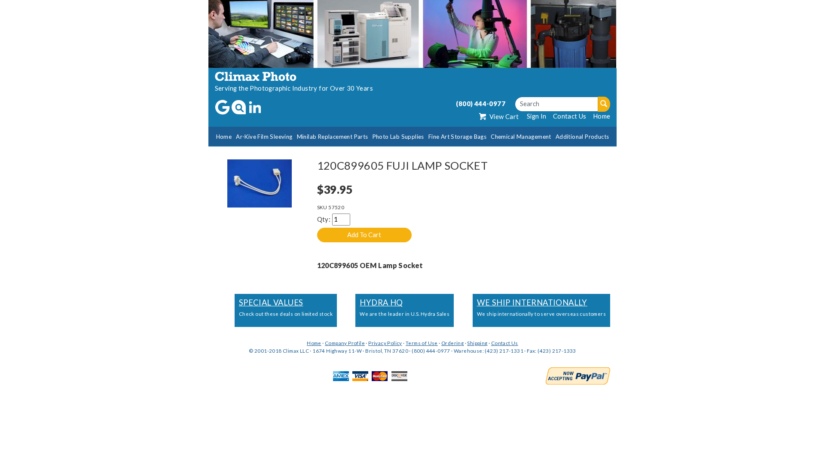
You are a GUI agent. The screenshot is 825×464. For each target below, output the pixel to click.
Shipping (477, 343)
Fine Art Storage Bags (457, 136)
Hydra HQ (381, 302)
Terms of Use (422, 343)
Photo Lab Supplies (398, 136)
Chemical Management (521, 136)
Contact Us (570, 116)
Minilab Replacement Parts (332, 136)
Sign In (537, 116)
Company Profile (345, 343)
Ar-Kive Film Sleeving (264, 136)
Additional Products (582, 136)
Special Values (271, 302)
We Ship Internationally (532, 302)
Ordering (452, 343)
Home (602, 116)
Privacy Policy (385, 343)
